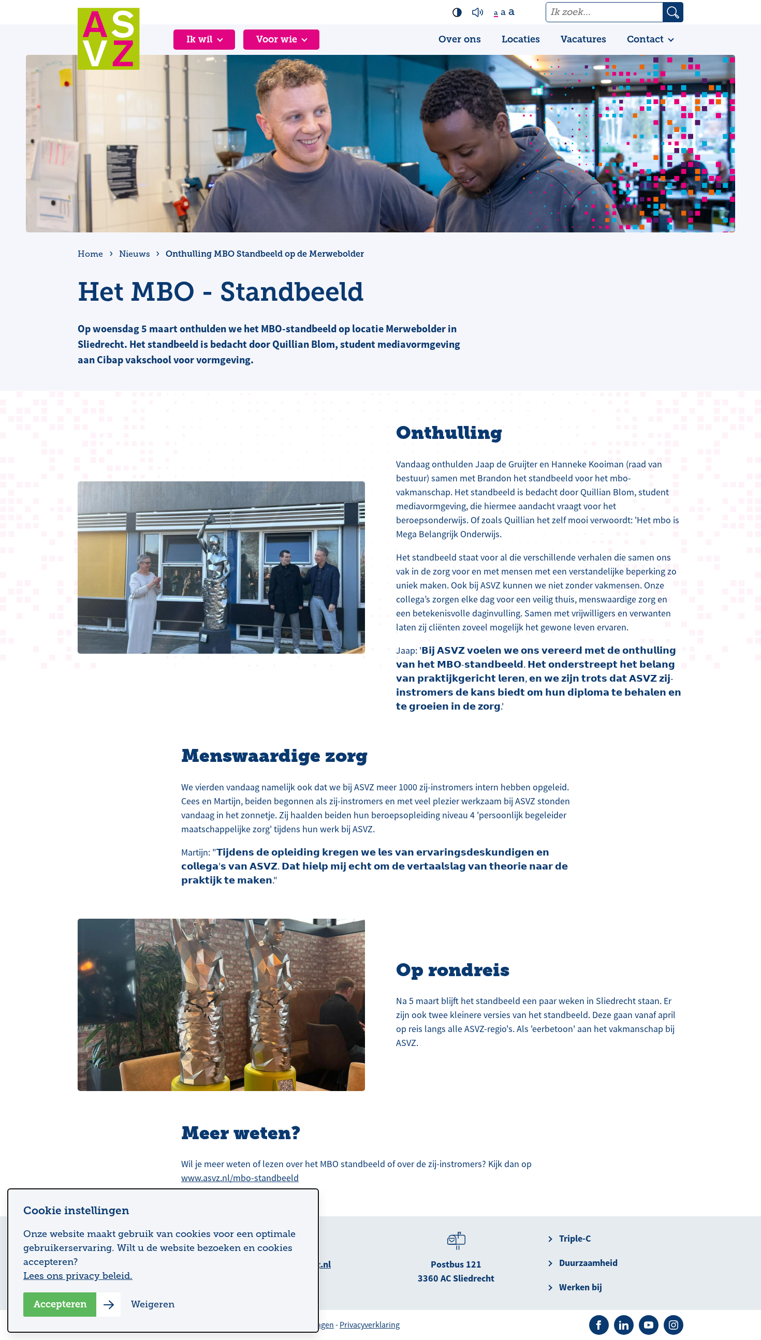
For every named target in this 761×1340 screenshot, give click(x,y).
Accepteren (60, 1304)
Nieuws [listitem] (133, 254)
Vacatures (583, 39)
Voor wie (276, 39)
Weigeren (152, 1304)
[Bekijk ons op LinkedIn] (624, 1325)
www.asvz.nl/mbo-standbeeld (240, 1178)
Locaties (521, 39)
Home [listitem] (91, 254)
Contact (645, 39)
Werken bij (580, 1287)
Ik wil (199, 39)
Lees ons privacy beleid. (78, 1276)
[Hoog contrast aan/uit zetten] (457, 12)
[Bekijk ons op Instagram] (673, 1325)
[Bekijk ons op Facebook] (599, 1325)
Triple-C (575, 1238)
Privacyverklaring (370, 1325)
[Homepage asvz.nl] (109, 39)
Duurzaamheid (588, 1263)
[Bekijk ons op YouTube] (648, 1325)
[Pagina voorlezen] (478, 12)
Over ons (459, 39)
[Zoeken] (673, 12)
